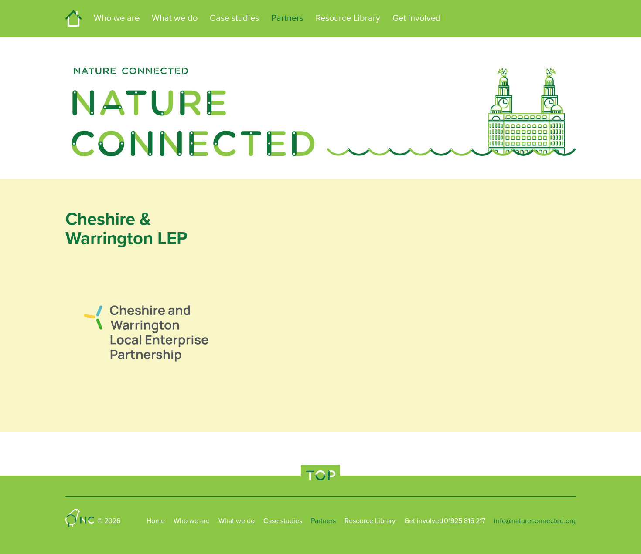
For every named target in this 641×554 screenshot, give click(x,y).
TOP (320, 475)
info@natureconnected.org (535, 521)
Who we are (117, 18)
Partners (287, 18)
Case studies (234, 18)
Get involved (416, 18)
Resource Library (348, 18)
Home (73, 18)
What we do (175, 18)
